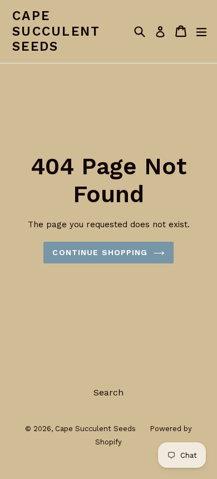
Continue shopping (99, 252)
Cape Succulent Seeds (56, 31)
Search (108, 392)
